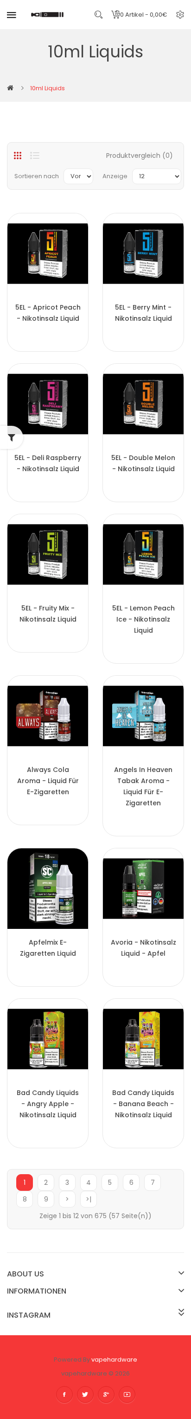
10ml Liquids (47, 88)
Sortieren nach (36, 176)
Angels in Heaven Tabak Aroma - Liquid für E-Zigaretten (143, 786)
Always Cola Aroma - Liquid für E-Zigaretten (48, 781)
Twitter (85, 1394)
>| (88, 1199)
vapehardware (114, 1359)
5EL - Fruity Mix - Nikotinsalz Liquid (47, 614)
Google (106, 1394)
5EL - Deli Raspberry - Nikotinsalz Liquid (47, 463)
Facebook (64, 1394)
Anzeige (114, 176)
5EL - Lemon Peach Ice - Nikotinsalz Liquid (143, 619)
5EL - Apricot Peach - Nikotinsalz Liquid (48, 313)
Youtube (127, 1394)
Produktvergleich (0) (139, 155)
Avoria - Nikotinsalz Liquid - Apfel (143, 948)
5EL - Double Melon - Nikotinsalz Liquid (143, 463)
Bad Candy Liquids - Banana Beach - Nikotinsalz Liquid (143, 1104)
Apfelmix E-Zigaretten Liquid (48, 948)
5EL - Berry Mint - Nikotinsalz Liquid (143, 313)
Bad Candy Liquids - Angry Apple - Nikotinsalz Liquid (48, 1104)
